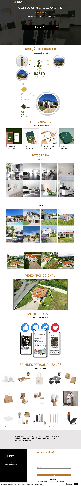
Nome (38, 458)
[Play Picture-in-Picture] (64, 308)
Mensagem (39, 467)
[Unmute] (17, 308)
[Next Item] (72, 261)
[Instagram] (9, 468)
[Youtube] (7, 468)
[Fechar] (79, 484)
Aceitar (76, 484)
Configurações (69, 484)
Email (38, 463)
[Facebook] (5, 468)
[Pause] (15, 308)
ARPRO (62, 481)
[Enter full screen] (66, 308)
